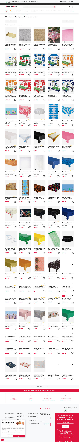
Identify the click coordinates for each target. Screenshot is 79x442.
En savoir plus (7, 436)
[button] (2, 440)
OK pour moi (19, 436)
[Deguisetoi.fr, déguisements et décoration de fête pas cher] (11, 7)
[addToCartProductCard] (15, 49)
